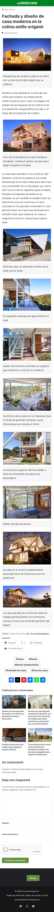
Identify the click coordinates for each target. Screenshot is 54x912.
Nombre (6, 823)
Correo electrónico (10, 834)
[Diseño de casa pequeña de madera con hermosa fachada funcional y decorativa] (14, 702)
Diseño (33, 659)
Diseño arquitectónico (27, 664)
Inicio (6, 9)
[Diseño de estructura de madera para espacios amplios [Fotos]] (14, 735)
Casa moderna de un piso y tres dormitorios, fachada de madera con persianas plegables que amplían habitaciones (39, 749)
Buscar (33, 878)
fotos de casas (40, 670)
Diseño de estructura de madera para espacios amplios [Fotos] (12, 747)
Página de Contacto (34, 895)
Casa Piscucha (18, 633)
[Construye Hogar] (27, 3)
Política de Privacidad (15, 895)
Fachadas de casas (16, 670)
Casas (12, 9)
